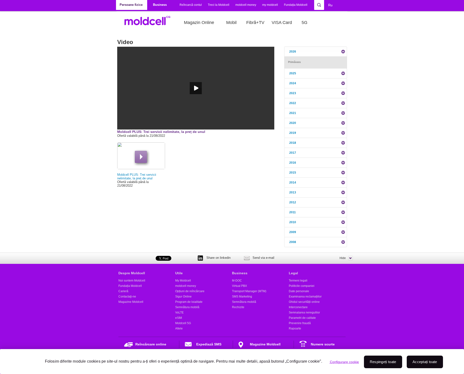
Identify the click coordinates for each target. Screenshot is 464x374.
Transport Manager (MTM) (249, 291)
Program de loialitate (189, 302)
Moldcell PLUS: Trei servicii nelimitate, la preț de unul (136, 176)
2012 (292, 202)
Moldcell (149, 22)
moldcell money (245, 5)
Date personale (299, 291)
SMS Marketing (242, 296)
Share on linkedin (218, 258)
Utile (179, 273)
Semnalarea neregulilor (304, 312)
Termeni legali (298, 280)
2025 (292, 73)
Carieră (123, 291)
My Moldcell (183, 280)
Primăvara (294, 62)
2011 (292, 212)
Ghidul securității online (304, 302)
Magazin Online (199, 22)
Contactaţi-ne (127, 296)
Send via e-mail (263, 258)
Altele (179, 328)
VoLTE (179, 312)
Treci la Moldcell (218, 5)
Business (239, 273)
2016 (292, 162)
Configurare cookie (344, 362)
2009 (292, 232)
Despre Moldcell (131, 273)
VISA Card (282, 22)
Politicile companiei (301, 286)
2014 (292, 182)
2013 (292, 192)
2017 (292, 152)
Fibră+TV (255, 22)
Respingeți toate (383, 362)
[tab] (315, 51)
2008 (292, 242)
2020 (292, 123)
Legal (293, 273)
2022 (292, 103)
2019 (292, 133)
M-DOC (237, 280)
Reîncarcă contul (191, 5)
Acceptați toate (425, 362)
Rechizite (238, 307)
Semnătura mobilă (187, 307)
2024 (292, 83)
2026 (292, 51)
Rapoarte (295, 328)
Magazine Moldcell (130, 302)
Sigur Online (183, 296)
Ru (330, 5)
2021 (292, 113)
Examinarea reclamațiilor (305, 296)
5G (304, 22)
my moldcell (270, 5)
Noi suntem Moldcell (131, 280)
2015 (292, 172)
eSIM (178, 318)
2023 (292, 93)
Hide (343, 258)
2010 (292, 222)
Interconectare (298, 307)
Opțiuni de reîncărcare (189, 291)
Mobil (231, 22)
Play (141, 157)
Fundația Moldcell (295, 5)
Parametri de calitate (302, 318)
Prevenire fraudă (300, 323)
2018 (292, 143)
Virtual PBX (239, 286)
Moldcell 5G (183, 323)
